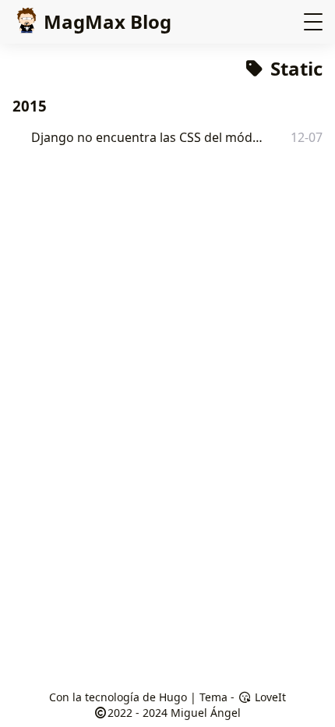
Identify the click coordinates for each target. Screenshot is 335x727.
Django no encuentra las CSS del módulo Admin (150, 137)
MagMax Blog (107, 21)
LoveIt (269, 697)
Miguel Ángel (206, 712)
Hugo (173, 697)
